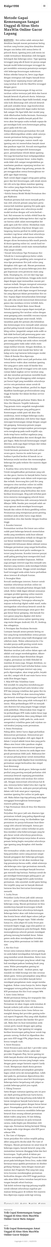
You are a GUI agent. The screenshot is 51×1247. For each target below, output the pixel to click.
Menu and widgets (44, 8)
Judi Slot (34, 1203)
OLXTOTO (33, 1241)
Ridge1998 (11, 6)
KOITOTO (8, 40)
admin (24, 1203)
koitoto (43, 1203)
